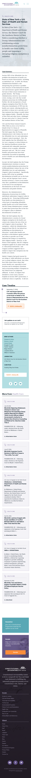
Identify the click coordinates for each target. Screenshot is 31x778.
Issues (4, 693)
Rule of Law (5, 713)
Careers (4, 752)
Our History (5, 745)
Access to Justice (6, 696)
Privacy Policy (5, 750)
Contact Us (5, 754)
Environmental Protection (8, 705)
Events (4, 741)
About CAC (5, 726)
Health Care (17, 393)
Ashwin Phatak (8, 343)
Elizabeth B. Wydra (9, 339)
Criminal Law (5, 702)
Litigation (4, 732)
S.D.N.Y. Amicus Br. (13, 375)
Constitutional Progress (8, 747)
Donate (15, 652)
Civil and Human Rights (8, 698)
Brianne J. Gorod (8, 341)
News (3, 737)
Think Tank (5, 734)
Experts (4, 743)
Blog (3, 739)
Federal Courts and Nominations (10, 707)
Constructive (19, 770)
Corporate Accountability (8, 700)
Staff (3, 728)
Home (3, 724)
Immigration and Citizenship (9, 711)
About (4, 720)
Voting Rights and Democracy (9, 715)
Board (3, 730)
